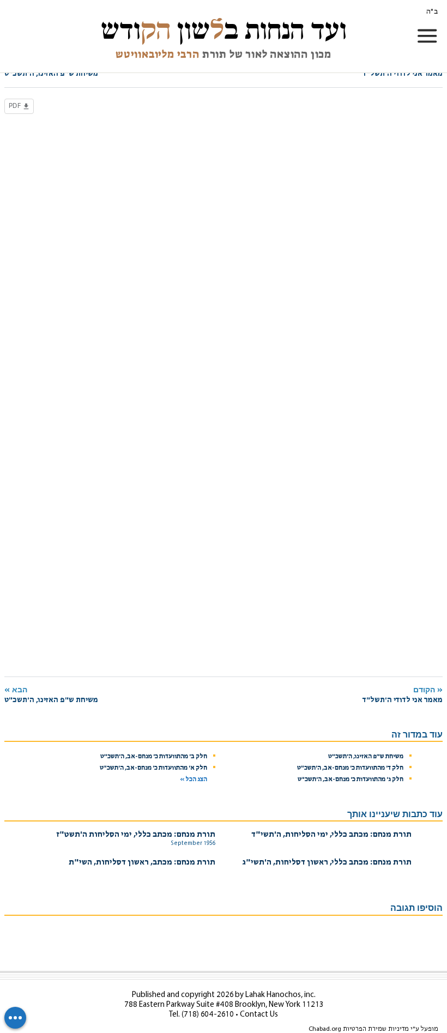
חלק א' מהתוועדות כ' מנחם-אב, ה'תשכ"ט (153, 768)
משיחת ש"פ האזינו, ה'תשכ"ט (365, 756)
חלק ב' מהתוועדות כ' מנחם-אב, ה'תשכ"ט (153, 756)
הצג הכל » (193, 779)
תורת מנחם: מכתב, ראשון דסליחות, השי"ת (142, 863)
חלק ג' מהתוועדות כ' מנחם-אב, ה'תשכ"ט (350, 779)
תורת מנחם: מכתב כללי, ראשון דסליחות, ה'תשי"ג (327, 863)
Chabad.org (325, 1029)
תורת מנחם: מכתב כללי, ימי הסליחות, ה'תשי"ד (331, 835)
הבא (51, 694)
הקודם (403, 694)
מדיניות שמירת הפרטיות (376, 1029)
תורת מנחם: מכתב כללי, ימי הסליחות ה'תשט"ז (136, 835)
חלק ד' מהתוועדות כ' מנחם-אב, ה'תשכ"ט (350, 768)
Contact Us (259, 1015)
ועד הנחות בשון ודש (224, 30)
